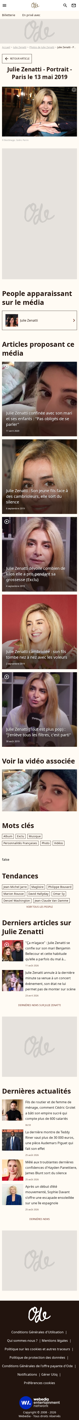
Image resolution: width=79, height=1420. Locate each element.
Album (7, 836)
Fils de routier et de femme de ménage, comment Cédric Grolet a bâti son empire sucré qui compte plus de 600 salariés (50, 1110)
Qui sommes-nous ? (22, 1340)
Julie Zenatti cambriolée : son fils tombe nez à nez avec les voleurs (36, 654)
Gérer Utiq (49, 1374)
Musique (35, 836)
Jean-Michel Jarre (15, 887)
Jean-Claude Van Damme (51, 900)
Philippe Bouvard (60, 887)
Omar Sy (59, 894)
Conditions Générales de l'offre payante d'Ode (37, 1366)
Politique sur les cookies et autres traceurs (37, 1349)
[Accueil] (35, 5)
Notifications (27, 1374)
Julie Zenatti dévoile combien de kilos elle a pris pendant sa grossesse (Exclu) (35, 574)
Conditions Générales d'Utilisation (37, 1332)
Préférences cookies (39, 1383)
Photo (45, 843)
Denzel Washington (16, 900)
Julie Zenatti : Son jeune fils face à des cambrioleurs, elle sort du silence (37, 496)
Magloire (37, 887)
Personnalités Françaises (20, 843)
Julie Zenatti (19, 47)
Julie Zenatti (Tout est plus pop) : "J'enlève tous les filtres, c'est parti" (38, 732)
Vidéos (58, 843)
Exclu (20, 836)
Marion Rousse (13, 894)
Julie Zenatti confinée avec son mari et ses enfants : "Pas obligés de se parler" (39, 418)
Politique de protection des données (37, 1357)
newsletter (73, 5)
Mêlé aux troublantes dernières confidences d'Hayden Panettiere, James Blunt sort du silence (51, 1167)
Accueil (6, 47)
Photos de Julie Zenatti (41, 47)
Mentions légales (55, 1340)
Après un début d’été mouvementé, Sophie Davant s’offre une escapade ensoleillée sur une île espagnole (49, 1194)
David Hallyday (38, 894)
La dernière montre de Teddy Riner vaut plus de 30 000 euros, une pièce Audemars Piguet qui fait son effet (49, 1140)
